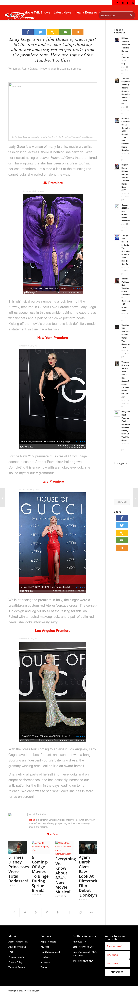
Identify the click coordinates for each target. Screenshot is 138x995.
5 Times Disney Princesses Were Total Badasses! (18, 869)
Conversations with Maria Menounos (85, 953)
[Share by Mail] (91, 912)
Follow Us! (122, 501)
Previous (13, 864)
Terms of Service (16, 967)
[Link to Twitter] (117, 2)
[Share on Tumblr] (69, 912)
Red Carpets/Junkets (51, 951)
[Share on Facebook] (14, 912)
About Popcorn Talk (18, 941)
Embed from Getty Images (33, 191)
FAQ (10, 951)
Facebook (45, 957)
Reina (32, 819)
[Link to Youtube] (132, 2)
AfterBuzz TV (79, 941)
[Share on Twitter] (25, 912)
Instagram (45, 962)
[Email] (65, 32)
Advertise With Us (17, 946)
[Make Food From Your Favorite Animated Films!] (2, 497)
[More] (77, 32)
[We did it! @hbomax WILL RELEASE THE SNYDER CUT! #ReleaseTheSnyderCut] (117, 486)
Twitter (44, 967)
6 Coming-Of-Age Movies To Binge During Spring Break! (40, 873)
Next (92, 864)
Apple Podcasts (48, 941)
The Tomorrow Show (83, 960)
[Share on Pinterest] (47, 912)
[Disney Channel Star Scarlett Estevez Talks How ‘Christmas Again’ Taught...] (135, 497)
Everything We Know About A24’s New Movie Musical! (65, 875)
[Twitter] (40, 32)
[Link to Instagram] (122, 2)
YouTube (45, 946)
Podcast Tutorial (16, 957)
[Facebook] (28, 32)
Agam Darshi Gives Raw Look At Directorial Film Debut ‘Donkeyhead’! (92, 876)
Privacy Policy (15, 962)
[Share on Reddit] (80, 912)
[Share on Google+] (36, 912)
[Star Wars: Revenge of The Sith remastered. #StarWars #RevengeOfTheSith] (126, 486)
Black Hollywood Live (83, 946)
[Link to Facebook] (127, 2)
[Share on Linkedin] (58, 912)
